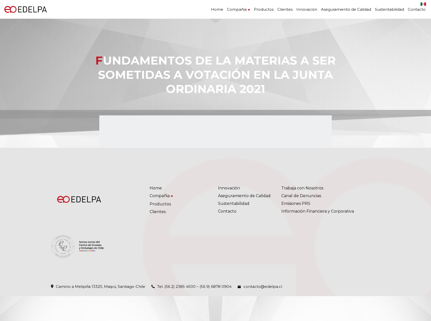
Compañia (237, 9)
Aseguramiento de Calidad (346, 9)
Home (217, 9)
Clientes (285, 9)
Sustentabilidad (389, 9)
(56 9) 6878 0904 (215, 286)
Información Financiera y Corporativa (317, 211)
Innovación (306, 9)
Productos (264, 9)
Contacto (417, 9)
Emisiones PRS (295, 203)
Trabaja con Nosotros (302, 188)
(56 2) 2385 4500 (180, 286)
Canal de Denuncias (301, 195)
